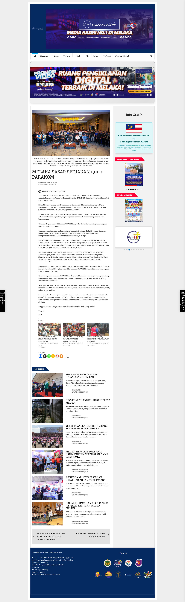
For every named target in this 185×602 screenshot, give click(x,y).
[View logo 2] (127, 249)
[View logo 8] (141, 249)
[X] (45, 356)
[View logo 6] (136, 249)
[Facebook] (40, 356)
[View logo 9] (143, 249)
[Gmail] (57, 356)
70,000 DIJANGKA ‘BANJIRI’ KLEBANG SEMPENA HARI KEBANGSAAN (86, 427)
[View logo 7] (138, 249)
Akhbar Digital (122, 56)
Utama (56, 56)
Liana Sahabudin (76, 390)
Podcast (107, 56)
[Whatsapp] (49, 356)
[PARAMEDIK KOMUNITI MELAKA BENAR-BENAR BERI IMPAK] (49, 329)
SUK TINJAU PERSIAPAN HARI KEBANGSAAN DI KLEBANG (82, 375)
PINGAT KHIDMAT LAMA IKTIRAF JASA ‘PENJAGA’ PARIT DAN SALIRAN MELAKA (87, 506)
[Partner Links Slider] (134, 237)
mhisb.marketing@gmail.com (48, 575)
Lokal (77, 56)
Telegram (55, 307)
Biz (87, 56)
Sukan (96, 56)
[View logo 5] (134, 250)
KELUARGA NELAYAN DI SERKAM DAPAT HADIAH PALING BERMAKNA (85, 478)
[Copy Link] (53, 356)
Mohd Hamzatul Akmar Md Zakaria (47, 182)
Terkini (66, 56)
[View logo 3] (129, 249)
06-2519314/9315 (41, 570)
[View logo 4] (131, 249)
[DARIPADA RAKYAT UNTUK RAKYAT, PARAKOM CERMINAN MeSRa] (74, 329)
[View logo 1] (124, 249)
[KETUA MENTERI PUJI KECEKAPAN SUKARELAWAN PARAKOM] (98, 329)
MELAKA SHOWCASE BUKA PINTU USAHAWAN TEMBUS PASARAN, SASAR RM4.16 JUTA (87, 454)
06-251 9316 (40, 572)
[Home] (35, 56)
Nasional (44, 56)
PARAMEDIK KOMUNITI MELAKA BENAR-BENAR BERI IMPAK (47, 339)
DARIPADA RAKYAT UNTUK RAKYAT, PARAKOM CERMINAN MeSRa (73, 339)
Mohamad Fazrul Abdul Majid (80, 470)
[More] (61, 356)
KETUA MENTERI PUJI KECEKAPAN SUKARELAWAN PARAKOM (98, 339)
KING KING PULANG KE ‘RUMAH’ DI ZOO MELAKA (88, 401)
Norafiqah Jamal (76, 416)
